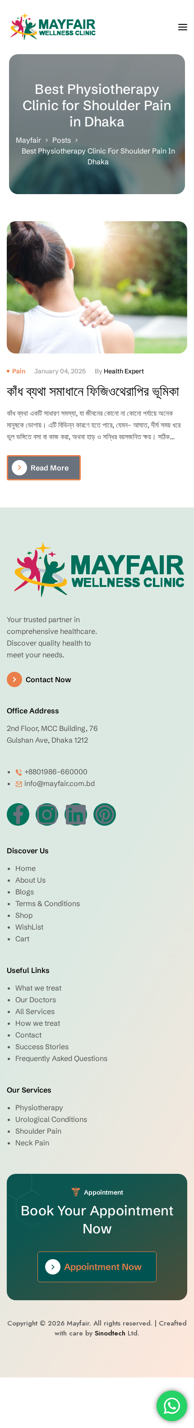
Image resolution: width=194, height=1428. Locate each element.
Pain (18, 371)
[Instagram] (47, 814)
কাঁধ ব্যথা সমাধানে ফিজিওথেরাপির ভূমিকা (93, 391)
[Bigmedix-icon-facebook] (18, 814)
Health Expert (124, 371)
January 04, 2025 (60, 371)
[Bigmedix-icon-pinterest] (104, 814)
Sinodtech (110, 1333)
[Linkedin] (76, 814)
